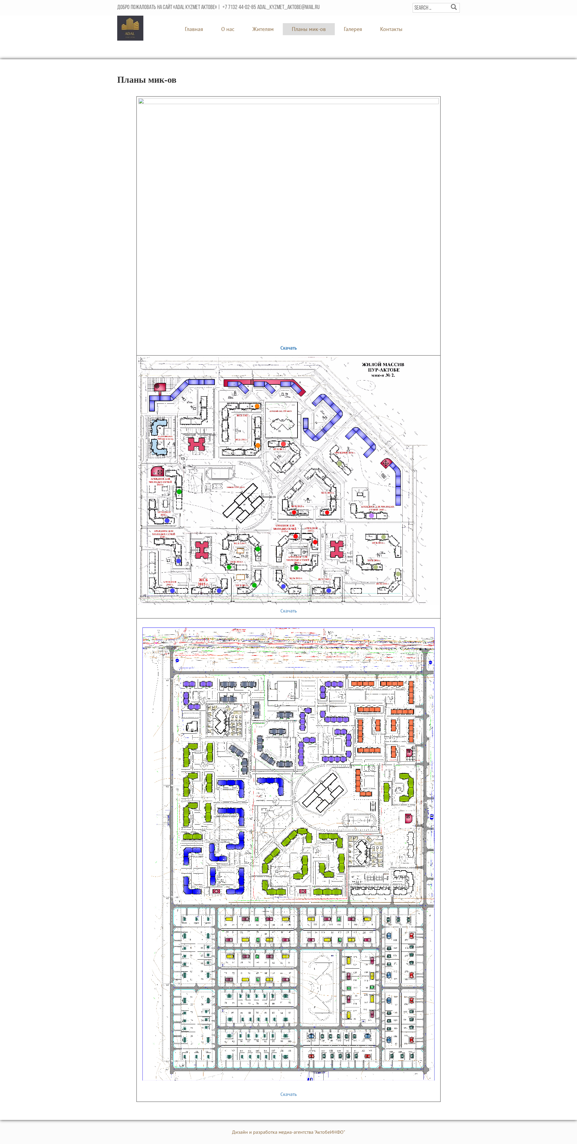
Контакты (391, 29)
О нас (227, 29)
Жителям (263, 29)
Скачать (288, 348)
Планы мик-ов (309, 29)
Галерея (353, 29)
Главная (194, 29)
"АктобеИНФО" (329, 1132)
